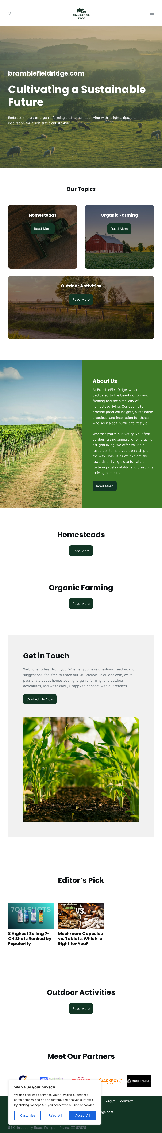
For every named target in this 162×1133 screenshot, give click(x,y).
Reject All (55, 1115)
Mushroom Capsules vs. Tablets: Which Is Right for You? (80, 938)
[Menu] (152, 13)
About (110, 1101)
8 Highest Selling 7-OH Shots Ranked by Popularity (29, 938)
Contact (126, 1101)
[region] (54, 1102)
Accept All (82, 1115)
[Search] (9, 13)
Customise (27, 1115)
